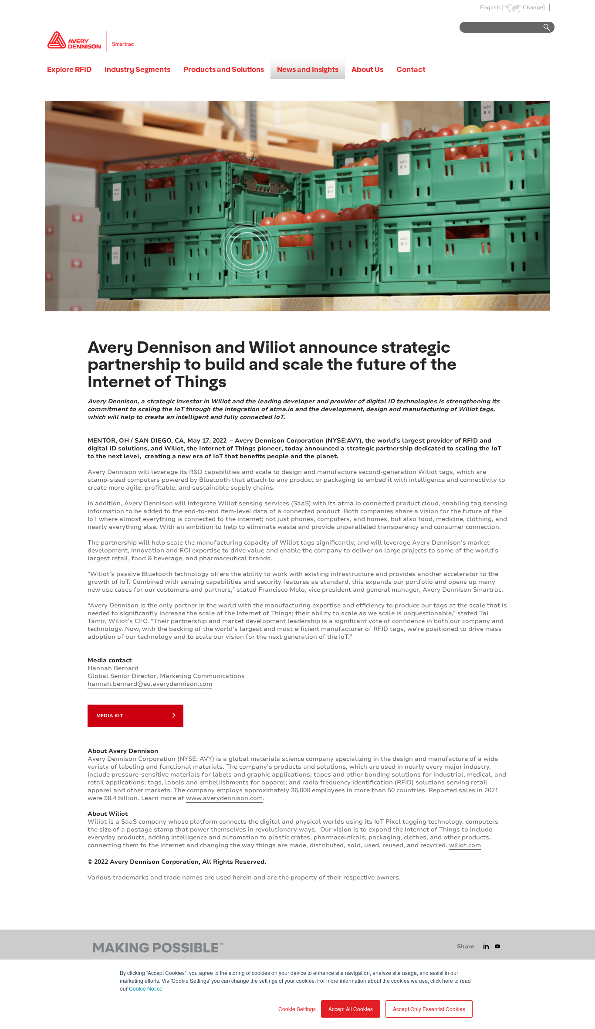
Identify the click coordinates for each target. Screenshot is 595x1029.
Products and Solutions (223, 69)
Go (542, 28)
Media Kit (109, 715)
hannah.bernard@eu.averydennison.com (150, 684)
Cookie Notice (145, 988)
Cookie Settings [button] (297, 1008)
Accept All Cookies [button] (350, 1008)
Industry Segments (137, 69)
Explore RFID (69, 69)
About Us (367, 69)
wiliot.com (465, 845)
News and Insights (307, 69)
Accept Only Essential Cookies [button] (429, 1008)
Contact (411, 69)
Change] (534, 7)
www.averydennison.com (224, 798)
